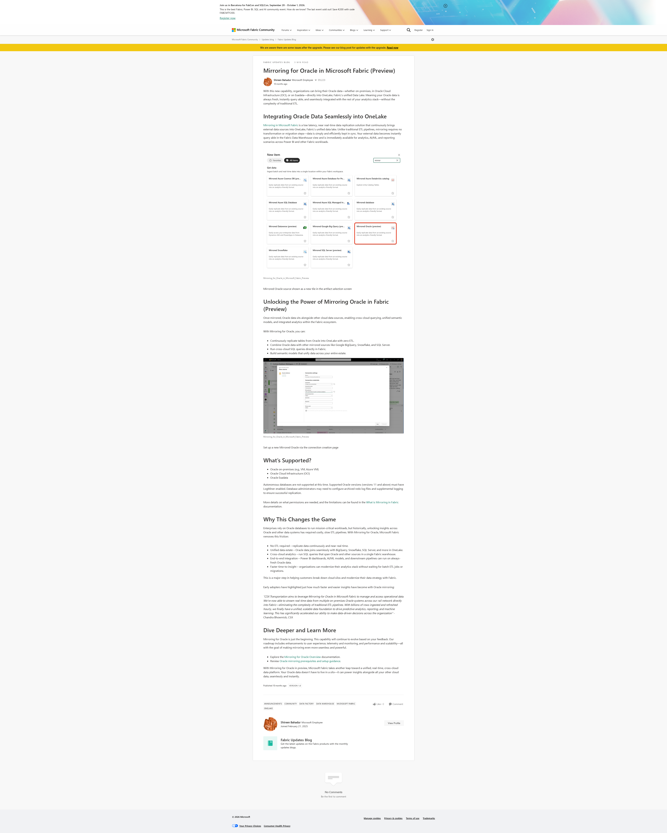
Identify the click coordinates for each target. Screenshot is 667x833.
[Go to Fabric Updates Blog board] (270, 743)
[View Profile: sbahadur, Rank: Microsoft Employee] (267, 82)
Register (418, 29)
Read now (392, 47)
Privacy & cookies (393, 818)
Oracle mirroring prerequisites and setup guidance (310, 661)
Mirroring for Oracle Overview (302, 657)
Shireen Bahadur (282, 80)
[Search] (409, 30)
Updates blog (268, 39)
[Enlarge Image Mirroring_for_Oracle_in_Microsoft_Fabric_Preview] (333, 212)
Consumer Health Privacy (277, 825)
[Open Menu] (432, 39)
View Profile (394, 723)
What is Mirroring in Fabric (382, 502)
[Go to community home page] (253, 30)
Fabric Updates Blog (287, 39)
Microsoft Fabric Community (245, 39)
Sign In (430, 29)
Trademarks (429, 818)
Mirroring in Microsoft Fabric (280, 125)
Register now (228, 18)
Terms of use (412, 818)
